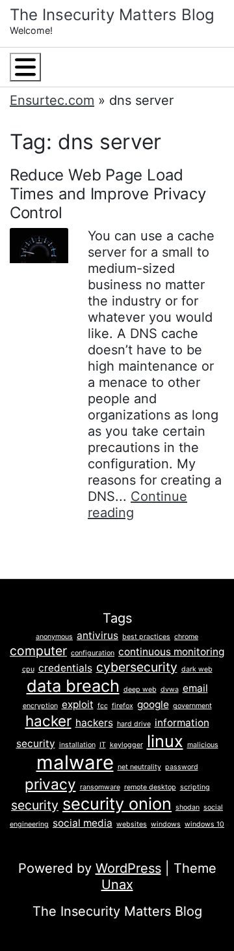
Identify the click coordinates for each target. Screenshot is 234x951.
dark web (197, 669)
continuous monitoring (171, 652)
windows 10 (204, 824)
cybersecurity (136, 667)
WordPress (128, 868)
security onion (117, 803)
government (192, 706)
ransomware (100, 787)
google (153, 704)
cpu (28, 669)
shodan (188, 807)
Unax (117, 884)
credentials (65, 668)
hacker (48, 721)
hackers (94, 723)
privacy (50, 784)
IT (102, 745)
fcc (103, 706)
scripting (195, 787)
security (34, 805)
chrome (186, 636)
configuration (92, 653)
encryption (40, 706)
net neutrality (139, 767)
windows (166, 824)
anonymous (54, 636)
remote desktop (150, 787)
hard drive (134, 724)
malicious (202, 745)
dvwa (170, 689)
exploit (78, 704)
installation (77, 745)
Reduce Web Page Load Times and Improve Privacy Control (107, 193)
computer (38, 651)
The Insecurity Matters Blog (112, 14)
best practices (146, 636)
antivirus (97, 635)
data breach (73, 685)
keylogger (126, 745)
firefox (122, 706)
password (181, 767)
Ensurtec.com (52, 100)
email (195, 688)
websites (131, 824)
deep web (140, 689)
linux (165, 741)
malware (75, 762)
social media (82, 823)
